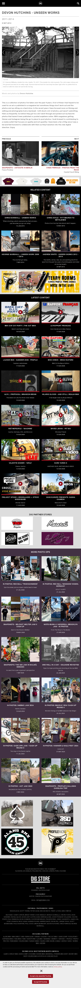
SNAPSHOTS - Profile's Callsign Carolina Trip (60, 787)
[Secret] (20, 538)
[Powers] (61, 538)
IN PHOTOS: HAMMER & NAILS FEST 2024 (60, 746)
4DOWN (42, 943)
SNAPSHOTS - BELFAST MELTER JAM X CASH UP (20, 625)
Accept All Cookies (40, 982)
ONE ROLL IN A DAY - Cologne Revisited (60, 665)
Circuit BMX (13, 954)
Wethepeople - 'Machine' (20, 429)
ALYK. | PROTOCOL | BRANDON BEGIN (20, 394)
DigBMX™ (53, 869)
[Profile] (61, 842)
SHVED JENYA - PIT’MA (61, 429)
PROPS (75, 939)
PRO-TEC (6, 941)
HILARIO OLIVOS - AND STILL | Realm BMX (60, 394)
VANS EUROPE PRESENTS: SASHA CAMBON (60, 498)
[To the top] (40, 863)
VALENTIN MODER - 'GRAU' (20, 463)
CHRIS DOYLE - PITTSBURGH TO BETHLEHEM (60, 219)
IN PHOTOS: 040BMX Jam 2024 (20, 705)
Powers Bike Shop (61, 954)
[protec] (20, 813)
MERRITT (54, 939)
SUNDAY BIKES (34, 941)
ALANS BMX (7, 936)
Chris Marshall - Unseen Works (20, 218)
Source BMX (32, 956)
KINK (24, 939)
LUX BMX (40, 939)
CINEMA (37, 936)
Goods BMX (40, 954)
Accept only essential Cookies (40, 976)
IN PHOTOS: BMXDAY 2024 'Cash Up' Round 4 (60, 706)
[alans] (20, 842)
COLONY (44, 936)
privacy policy (58, 966)
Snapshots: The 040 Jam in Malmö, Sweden (20, 666)
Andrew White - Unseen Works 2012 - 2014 (60, 255)
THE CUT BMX (52, 936)
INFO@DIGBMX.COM (43, 900)
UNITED (63, 941)
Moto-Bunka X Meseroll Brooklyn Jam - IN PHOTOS (61, 625)
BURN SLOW (29, 936)
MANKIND (47, 939)
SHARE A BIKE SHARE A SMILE (50, 941)
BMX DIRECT (16, 936)
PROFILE (69, 939)
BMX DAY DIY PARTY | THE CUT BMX (20, 326)
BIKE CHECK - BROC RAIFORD (60, 360)
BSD (22, 936)
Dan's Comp (23, 954)
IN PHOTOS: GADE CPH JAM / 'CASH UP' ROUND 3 (20, 747)
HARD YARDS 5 (60, 463)
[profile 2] (40, 281)
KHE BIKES (18, 939)
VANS (69, 941)
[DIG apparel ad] (40, 181)
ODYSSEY (62, 939)
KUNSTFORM (31, 939)
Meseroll (49, 954)
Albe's (6, 954)
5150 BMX (32, 954)
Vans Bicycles (52, 956)
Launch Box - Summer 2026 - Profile (20, 360)
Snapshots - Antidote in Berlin (17, 168)
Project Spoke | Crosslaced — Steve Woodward (20, 498)
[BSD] (61, 813)
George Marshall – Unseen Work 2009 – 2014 (20, 255)
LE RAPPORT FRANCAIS (61, 326)
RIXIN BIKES (14, 941)
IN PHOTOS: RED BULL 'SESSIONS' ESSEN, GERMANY (61, 585)
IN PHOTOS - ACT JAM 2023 (20, 786)
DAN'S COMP (63, 936)
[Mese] (61, 523)
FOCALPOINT (72, 936)
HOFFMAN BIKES (7, 939)
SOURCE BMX (23, 941)
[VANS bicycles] (20, 523)
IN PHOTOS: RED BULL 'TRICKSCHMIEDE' (20, 584)
